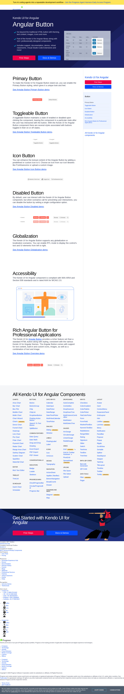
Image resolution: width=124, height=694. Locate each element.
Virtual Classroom (7, 575)
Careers (4, 654)
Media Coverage (7, 653)
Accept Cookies (99, 690)
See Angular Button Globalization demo (30, 250)
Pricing (4, 555)
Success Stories (6, 584)
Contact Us (5, 590)
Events (4, 577)
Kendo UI (3, 547)
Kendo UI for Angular (97, 77)
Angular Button (35, 339)
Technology (5, 647)
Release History (6, 565)
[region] (62, 690)
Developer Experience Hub (10, 560)
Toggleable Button (90, 105)
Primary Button (89, 102)
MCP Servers (4, 550)
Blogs (3, 569)
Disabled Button (89, 111)
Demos (4, 562)
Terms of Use (6, 683)
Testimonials (5, 585)
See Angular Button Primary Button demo (31, 89)
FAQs (3, 579)
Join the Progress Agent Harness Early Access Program (88, 2)
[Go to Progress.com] (5, 641)
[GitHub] (4, 615)
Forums (4, 567)
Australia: (11, 599)
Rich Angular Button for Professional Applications (95, 121)
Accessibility (88, 118)
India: (10, 595)
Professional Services (8, 572)
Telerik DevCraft (5, 543)
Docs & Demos (49, 58)
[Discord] (4, 617)
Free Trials (5, 553)
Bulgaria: (11, 597)
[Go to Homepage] (22, 9)
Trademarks (3, 678)
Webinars (4, 570)
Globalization (89, 115)
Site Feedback (6, 684)
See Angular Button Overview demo (28, 353)
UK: (10, 594)
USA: (10, 592)
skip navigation (17, 9)
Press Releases (6, 651)
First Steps (24, 58)
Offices (4, 656)
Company (5, 646)
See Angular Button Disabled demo (28, 206)
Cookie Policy (14, 691)
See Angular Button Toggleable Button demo (32, 132)
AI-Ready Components (15, 550)
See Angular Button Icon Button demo (29, 169)
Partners (4, 574)
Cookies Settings (115, 690)
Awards (4, 649)
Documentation (6, 564)
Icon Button (88, 108)
